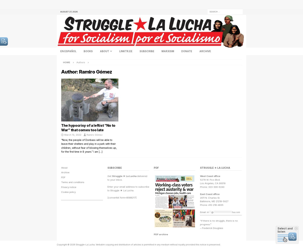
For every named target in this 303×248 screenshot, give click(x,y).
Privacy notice (68, 187)
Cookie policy (68, 192)
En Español (68, 51)
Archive (205, 51)
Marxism (167, 51)
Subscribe (147, 51)
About (104, 51)
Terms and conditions (72, 182)
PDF (63, 177)
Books (88, 51)
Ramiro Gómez (95, 134)
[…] (101, 151)
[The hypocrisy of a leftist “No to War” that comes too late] (89, 100)
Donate (186, 51)
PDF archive (161, 234)
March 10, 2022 (72, 134)
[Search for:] (225, 11)
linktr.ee (125, 51)
